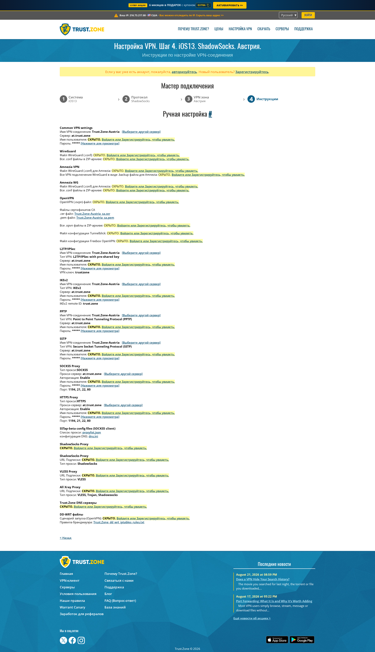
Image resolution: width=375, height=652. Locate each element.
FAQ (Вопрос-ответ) (120, 600)
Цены (218, 29)
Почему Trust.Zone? (193, 29)
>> (191, 15)
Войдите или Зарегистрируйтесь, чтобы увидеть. (138, 139)
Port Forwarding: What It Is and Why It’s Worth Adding (274, 601)
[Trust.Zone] (82, 29)
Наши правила (72, 600)
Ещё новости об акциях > (252, 618)
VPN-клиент (69, 580)
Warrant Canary (72, 607)
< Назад (65, 538)
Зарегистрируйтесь (252, 72)
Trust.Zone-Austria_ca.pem (95, 217)
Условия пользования (78, 593)
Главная (66, 573)
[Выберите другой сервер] (141, 132)
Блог (108, 593)
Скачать (263, 29)
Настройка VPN (240, 29)
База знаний (115, 607)
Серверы (282, 29)
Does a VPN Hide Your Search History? (262, 579)
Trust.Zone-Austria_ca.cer (92, 214)
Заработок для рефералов (82, 614)
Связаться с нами (119, 580)
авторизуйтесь (184, 72)
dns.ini (93, 436)
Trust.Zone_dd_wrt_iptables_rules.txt (118, 522)
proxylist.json (91, 432)
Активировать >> (230, 5)
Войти (308, 15)
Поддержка (303, 29)
